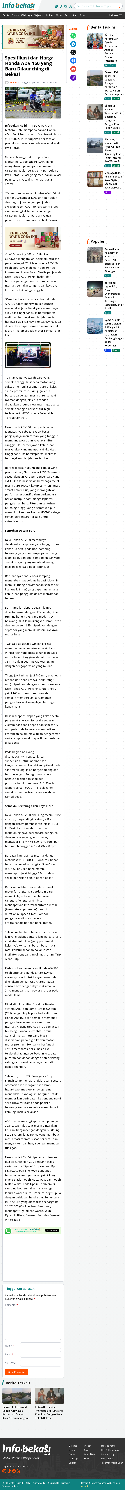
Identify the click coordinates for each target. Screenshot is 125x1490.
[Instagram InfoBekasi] (56, 6)
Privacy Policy (107, 1454)
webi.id (84, 1486)
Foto (82, 15)
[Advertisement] (33, 1257)
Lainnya (113, 15)
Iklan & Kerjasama (110, 1450)
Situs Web (10, 1363)
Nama (9, 1345)
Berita (5, 15)
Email (9, 1354)
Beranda (73, 1445)
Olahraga (26, 15)
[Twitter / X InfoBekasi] (70, 6)
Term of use (107, 1458)
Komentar (11, 1305)
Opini (59, 15)
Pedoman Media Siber (112, 1462)
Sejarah (38, 15)
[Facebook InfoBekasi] (65, 6)
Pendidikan (71, 15)
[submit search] (118, 6)
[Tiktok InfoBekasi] (60, 6)
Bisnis (15, 15)
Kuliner (49, 15)
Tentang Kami (108, 1445)
